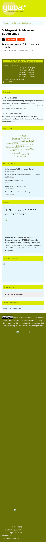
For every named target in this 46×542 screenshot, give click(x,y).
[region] (23, 270)
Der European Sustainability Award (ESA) (18, 101)
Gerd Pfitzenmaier (10, 50)
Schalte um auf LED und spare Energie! (20, 169)
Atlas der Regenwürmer (14, 180)
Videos (21, 39)
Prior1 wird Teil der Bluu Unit (15, 186)
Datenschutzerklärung (10, 538)
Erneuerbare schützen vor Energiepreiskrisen (22, 192)
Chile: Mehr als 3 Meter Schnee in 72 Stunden (22, 175)
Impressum (6, 535)
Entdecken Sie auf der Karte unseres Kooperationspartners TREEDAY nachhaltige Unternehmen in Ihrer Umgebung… (22, 240)
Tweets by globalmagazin (11, 308)
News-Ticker (11, 39)
